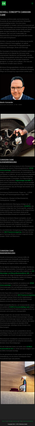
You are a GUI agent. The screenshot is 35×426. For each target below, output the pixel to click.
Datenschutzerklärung (28, 421)
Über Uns (4, 421)
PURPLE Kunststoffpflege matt (19, 307)
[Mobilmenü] (32, 3)
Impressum (15, 421)
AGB (20, 421)
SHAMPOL (27, 206)
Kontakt (9, 421)
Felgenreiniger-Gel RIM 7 (23, 180)
